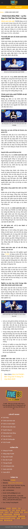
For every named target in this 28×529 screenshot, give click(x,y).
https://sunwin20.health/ (8, 516)
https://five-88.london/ (15, 483)
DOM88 (16, 512)
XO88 (11, 512)
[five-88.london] (14, 2)
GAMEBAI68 (4, 510)
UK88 (1, 512)
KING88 (14, 508)
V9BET (7, 512)
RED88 (18, 510)
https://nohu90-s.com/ (7, 518)
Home (2, 12)
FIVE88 (7, 254)
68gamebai (21, 516)
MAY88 (23, 510)
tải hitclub (17, 514)
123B (13, 510)
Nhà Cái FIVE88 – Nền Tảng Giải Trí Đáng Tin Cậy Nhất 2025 (14, 376)
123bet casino (7, 514)
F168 (19, 508)
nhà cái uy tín (8, 520)
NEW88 (8, 508)
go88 (18, 518)
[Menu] (2, 3)
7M (10, 510)
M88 (21, 512)
